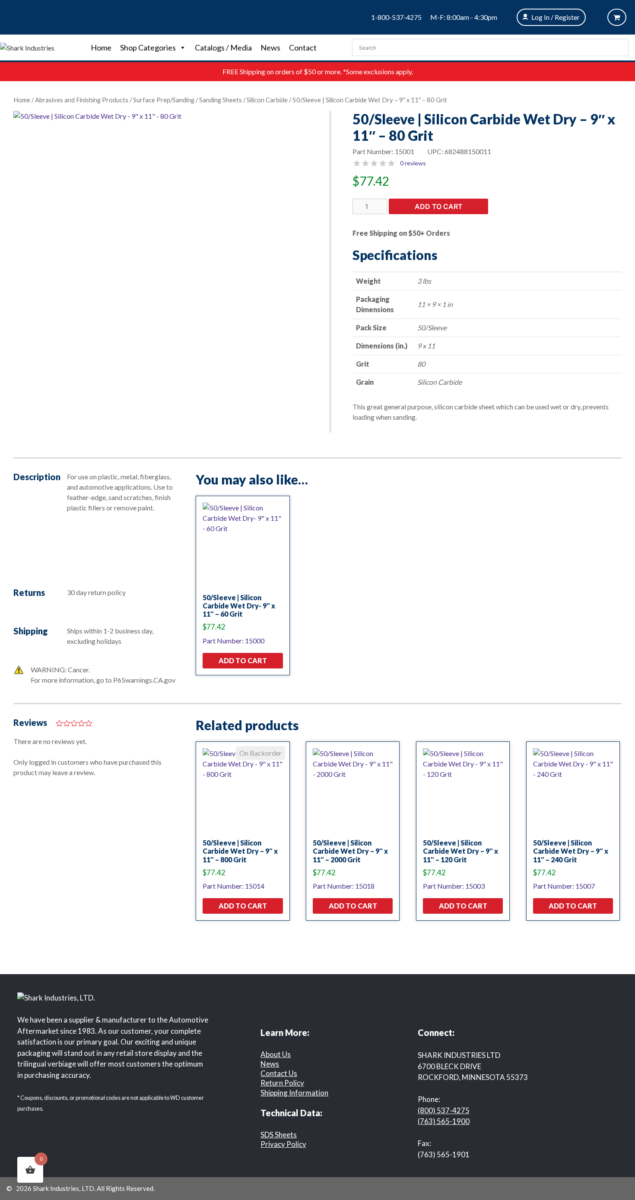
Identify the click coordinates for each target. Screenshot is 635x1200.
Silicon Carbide (267, 100)
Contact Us (278, 1073)
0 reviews (413, 163)
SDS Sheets (278, 1134)
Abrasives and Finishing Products (81, 100)
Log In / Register (555, 17)
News (270, 47)
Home (101, 47)
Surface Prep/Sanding (163, 100)
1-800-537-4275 (396, 17)
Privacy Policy (283, 1144)
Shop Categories (148, 47)
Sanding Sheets (220, 100)
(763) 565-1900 (444, 1121)
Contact (303, 47)
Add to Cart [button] (243, 660)
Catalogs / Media (223, 47)
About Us (275, 1054)
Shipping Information (294, 1092)
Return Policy (282, 1082)
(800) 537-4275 (444, 1110)
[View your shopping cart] (616, 17)
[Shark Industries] (27, 47)
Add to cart (439, 206)
